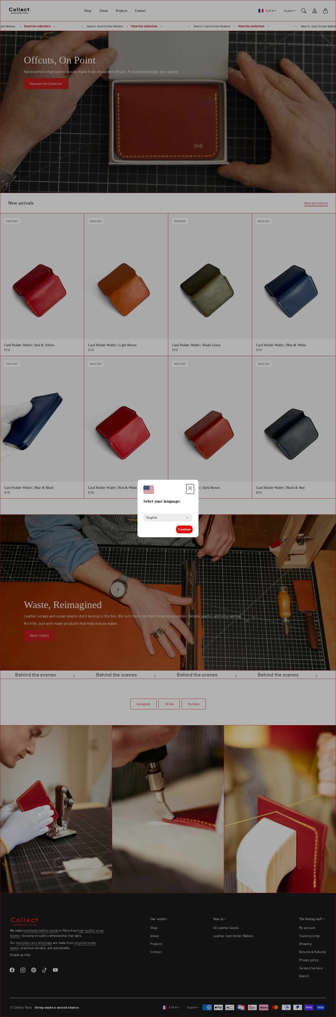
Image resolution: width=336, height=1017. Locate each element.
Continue (184, 529)
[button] (190, 489)
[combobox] (151, 517)
